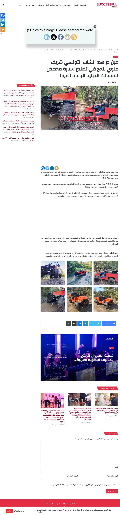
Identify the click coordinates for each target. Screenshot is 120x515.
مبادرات (58, 5)
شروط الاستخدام (63, 510)
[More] (56, 168)
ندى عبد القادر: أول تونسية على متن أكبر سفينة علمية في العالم (95, 357)
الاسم (115, 467)
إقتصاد (76, 5)
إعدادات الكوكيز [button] (19, 511)
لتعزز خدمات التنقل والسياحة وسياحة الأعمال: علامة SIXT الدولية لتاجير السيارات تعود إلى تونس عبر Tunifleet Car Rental (18, 92)
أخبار (47, 5)
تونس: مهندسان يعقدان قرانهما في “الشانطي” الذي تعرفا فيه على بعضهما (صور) (107, 410)
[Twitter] (47, 168)
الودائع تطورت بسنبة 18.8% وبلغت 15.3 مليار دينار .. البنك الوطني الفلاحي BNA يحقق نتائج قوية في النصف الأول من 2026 (18, 129)
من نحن (27, 5)
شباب (108, 49)
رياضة (34, 5)
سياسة (52, 5)
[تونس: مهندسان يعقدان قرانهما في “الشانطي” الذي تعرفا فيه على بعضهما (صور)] (106, 399)
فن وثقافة (41, 5)
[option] (79, 357)
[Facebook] (43, 168)
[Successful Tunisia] (107, 5)
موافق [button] (9, 511)
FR (20, 5)
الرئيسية (83, 5)
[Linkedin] (52, 168)
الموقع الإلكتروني (72, 476)
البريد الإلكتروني (112, 476)
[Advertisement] (79, 149)
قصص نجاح (66, 5)
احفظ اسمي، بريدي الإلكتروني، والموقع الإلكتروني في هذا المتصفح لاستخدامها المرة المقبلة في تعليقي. (83, 485)
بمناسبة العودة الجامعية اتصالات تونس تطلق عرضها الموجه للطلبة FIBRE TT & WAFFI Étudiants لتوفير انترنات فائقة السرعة (19, 103)
